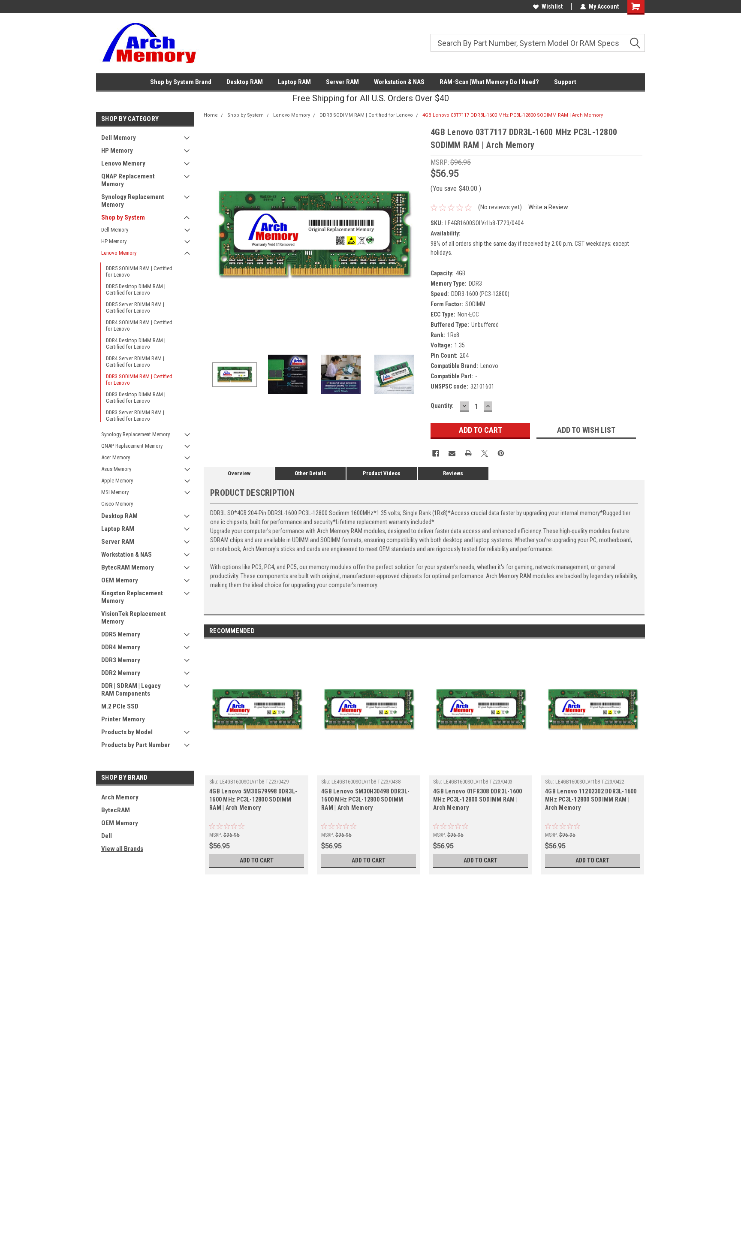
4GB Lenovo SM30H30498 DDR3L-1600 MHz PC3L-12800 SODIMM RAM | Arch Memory (365, 799)
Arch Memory (120, 797)
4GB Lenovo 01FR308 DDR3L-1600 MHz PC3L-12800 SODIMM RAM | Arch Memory (477, 799)
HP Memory (117, 150)
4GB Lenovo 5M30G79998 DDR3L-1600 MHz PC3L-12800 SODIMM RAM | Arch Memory (253, 799)
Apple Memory (117, 480)
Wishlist (552, 6)
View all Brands (122, 849)
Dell (106, 836)
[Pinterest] (500, 453)
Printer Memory (123, 719)
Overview (239, 473)
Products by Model (127, 732)
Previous (212, 236)
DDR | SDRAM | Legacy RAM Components (131, 689)
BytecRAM (115, 810)
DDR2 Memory (120, 673)
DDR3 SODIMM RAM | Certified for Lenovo (139, 379)
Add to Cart (257, 860)
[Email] (452, 453)
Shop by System (123, 217)
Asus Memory (116, 469)
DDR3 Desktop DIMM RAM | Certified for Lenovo (136, 397)
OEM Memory (119, 580)
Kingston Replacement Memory (132, 597)
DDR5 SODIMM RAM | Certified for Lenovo (139, 271)
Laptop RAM (294, 82)
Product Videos (382, 473)
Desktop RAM (244, 82)
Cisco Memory (117, 503)
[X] (484, 453)
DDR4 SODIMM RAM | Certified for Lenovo (139, 325)
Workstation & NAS (399, 82)
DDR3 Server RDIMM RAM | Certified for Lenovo (135, 415)
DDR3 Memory (120, 660)
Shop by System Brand (180, 82)
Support (565, 82)
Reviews (453, 473)
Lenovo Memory (123, 163)
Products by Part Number (135, 745)
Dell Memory (118, 138)
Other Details (310, 473)
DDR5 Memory (120, 634)
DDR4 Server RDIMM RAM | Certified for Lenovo (135, 361)
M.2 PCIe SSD (120, 706)
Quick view (257, 769)
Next (415, 236)
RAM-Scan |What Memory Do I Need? (489, 82)
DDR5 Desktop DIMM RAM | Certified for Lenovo (136, 289)
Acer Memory (115, 457)
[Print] (468, 453)
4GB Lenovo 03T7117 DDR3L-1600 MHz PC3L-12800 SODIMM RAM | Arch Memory (512, 115)
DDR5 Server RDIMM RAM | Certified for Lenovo (135, 307)
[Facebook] (435, 453)
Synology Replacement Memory (132, 200)
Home (211, 115)
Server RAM (342, 82)
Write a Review (548, 207)
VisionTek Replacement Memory (133, 617)
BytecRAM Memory (127, 567)
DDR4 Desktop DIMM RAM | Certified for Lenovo (136, 343)
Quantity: (442, 405)
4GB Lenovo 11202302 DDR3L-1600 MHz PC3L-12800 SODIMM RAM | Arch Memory (591, 799)
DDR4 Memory (120, 647)
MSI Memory (115, 492)
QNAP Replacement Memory (128, 180)
